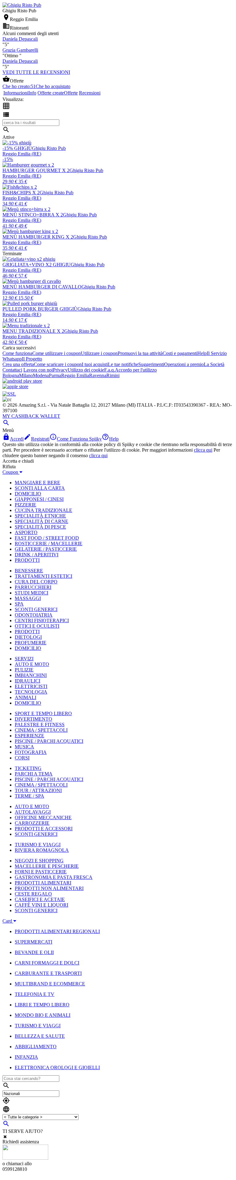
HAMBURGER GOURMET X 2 (35, 170)
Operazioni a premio (184, 364)
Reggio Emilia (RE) (21, 153)
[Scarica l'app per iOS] (15, 386)
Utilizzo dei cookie (86, 370)
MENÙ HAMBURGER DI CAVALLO (41, 286)
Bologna (10, 375)
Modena (41, 375)
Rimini (113, 375)
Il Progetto (32, 358)
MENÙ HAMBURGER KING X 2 (37, 237)
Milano (26, 375)
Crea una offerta (18, 364)
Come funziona (17, 353)
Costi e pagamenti (180, 353)
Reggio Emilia (75, 375)
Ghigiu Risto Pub (49, 148)
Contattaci (12, 370)
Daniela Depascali (20, 39)
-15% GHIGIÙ (17, 148)
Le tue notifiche (123, 364)
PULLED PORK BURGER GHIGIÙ (39, 309)
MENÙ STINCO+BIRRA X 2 (32, 214)
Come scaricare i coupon (58, 364)
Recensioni (89, 92)
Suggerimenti (151, 364)
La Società (214, 364)
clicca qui (203, 450)
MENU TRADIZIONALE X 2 (33, 331)
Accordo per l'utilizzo (136, 370)
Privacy (60, 370)
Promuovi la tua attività (140, 353)
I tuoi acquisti (95, 364)
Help (202, 353)
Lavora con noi (38, 370)
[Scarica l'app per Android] (22, 381)
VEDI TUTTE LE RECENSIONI (36, 72)
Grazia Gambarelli (20, 50)
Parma (55, 375)
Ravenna (97, 375)
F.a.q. (109, 370)
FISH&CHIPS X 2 (21, 192)
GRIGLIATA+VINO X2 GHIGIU (36, 264)
